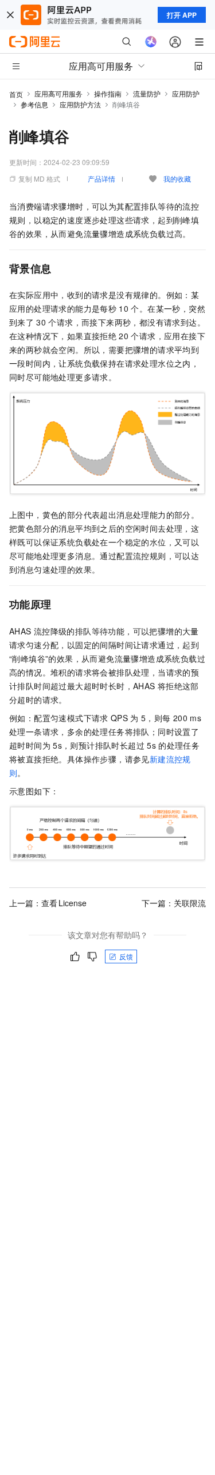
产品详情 (101, 178)
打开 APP (182, 15)
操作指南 (108, 93)
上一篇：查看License (48, 903)
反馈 (126, 956)
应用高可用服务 (58, 93)
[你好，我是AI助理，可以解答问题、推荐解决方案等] (151, 42)
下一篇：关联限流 (174, 903)
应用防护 (186, 93)
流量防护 (147, 93)
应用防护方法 (80, 104)
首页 (16, 94)
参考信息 (34, 104)
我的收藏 (177, 178)
